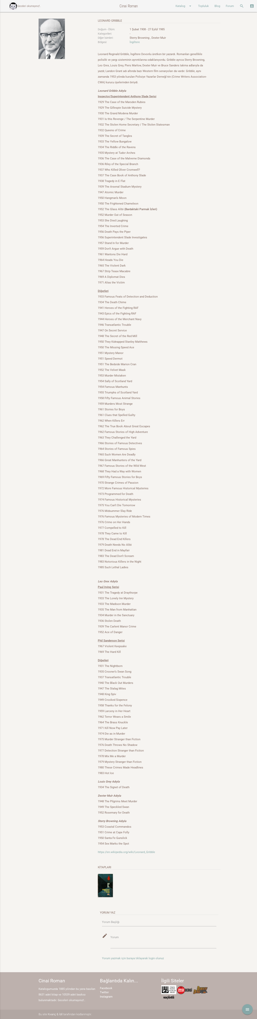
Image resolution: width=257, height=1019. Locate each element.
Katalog (184, 6)
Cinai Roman (128, 5)
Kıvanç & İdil (55, 1014)
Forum (230, 6)
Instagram (106, 996)
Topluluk (203, 6)
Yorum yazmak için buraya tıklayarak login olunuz (133, 958)
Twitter (104, 992)
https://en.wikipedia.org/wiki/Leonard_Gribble (126, 852)
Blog (217, 6)
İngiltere (135, 42)
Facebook (106, 988)
